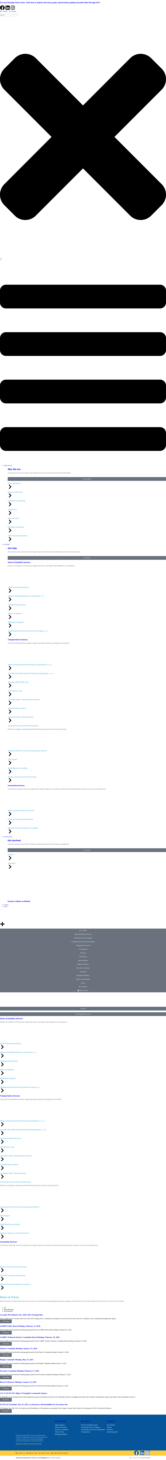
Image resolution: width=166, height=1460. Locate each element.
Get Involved (14, 840)
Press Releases (8, 1311)
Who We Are (8, 465)
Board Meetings (9, 1309)
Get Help (6, 544)
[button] (83, 368)
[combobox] (9, 15)
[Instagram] (12, 7)
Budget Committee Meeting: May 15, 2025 (16, 1360)
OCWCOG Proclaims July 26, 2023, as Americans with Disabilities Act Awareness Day (34, 1404)
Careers (6, 905)
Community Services (16, 786)
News (5, 906)
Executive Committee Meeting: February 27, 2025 (19, 1371)
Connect (111, 1421)
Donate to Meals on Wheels (19, 901)
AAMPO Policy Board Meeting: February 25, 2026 (20, 1326)
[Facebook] (2, 7)
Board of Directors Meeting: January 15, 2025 (18, 1382)
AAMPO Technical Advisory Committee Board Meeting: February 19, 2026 (30, 1337)
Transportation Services (18, 640)
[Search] (1, 259)
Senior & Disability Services (19, 562)
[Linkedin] (7, 7)
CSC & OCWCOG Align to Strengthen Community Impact (23, 1393)
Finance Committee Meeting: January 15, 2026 (18, 1348)
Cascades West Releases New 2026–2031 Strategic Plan (21, 1315)
